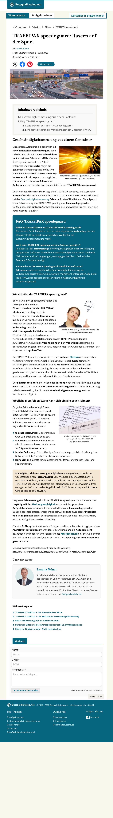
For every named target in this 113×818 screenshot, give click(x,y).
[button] (15, 64)
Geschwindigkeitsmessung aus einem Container (48, 117)
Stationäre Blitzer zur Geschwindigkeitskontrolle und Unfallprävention (48, 624)
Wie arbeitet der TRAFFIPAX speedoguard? (49, 125)
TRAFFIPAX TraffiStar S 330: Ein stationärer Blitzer (39, 612)
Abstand (13, 728)
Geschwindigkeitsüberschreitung (24, 721)
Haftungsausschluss (64, 724)
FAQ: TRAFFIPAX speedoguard (37, 121)
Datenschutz (61, 717)
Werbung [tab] (20, 641)
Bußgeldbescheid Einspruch (22, 732)
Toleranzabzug (41, 248)
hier (76, 278)
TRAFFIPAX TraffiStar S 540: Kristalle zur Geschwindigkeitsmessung (47, 616)
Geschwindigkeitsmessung (35, 199)
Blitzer (48, 27)
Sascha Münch (22, 48)
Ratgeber (36, 27)
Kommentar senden (27, 690)
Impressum (60, 721)
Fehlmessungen (23, 270)
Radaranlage (80, 231)
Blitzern (74, 357)
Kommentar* (19, 669)
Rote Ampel (14, 724)
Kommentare (46, 64)
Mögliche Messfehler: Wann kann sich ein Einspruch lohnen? (59, 129)
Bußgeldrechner (16, 717)
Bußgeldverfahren (71, 594)
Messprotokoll (69, 533)
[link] (88, 15)
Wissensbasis (21, 27)
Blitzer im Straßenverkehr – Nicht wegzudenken (38, 629)
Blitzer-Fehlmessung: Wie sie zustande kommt (37, 620)
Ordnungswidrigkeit (44, 504)
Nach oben (97, 696)
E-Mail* (15, 659)
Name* (15, 649)
